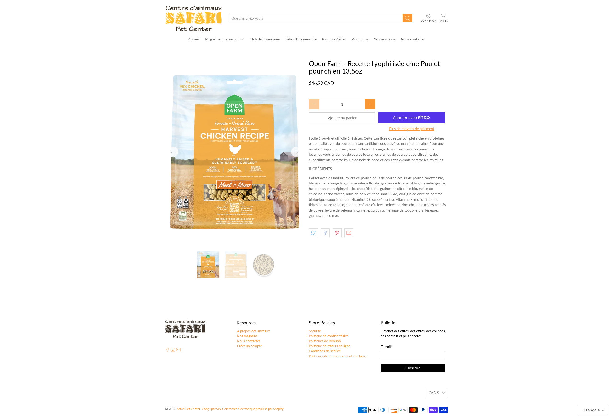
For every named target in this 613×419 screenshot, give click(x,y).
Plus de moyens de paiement (411, 128)
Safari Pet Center (188, 409)
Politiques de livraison (325, 341)
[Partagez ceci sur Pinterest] (337, 232)
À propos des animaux (253, 331)
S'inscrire (412, 368)
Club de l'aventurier (265, 39)
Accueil (194, 39)
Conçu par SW (211, 409)
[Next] (296, 152)
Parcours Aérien (334, 39)
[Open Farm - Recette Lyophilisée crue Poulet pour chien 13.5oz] (234, 152)
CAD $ (434, 392)
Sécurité (315, 331)
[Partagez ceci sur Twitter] (313, 232)
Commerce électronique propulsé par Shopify (253, 409)
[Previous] (173, 152)
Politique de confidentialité (328, 336)
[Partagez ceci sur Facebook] (325, 232)
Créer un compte (249, 346)
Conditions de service (325, 351)
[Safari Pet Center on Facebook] (167, 351)
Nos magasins (384, 39)
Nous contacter (413, 39)
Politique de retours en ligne (329, 346)
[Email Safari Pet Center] (178, 351)
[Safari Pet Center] (193, 18)
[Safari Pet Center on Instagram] (173, 351)
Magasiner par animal (221, 39)
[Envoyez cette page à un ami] (348, 232)
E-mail (386, 346)
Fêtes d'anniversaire (301, 39)
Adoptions (360, 39)
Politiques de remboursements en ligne (337, 356)
